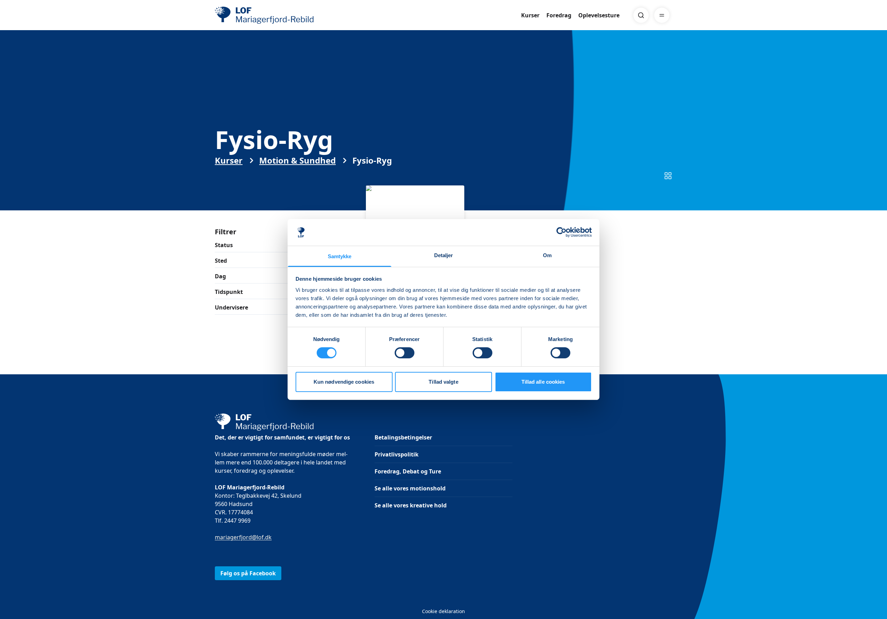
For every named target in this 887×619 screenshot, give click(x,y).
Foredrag (558, 15)
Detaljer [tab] (443, 255)
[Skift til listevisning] (668, 176)
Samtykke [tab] (340, 256)
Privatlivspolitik (397, 454)
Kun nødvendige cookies (344, 382)
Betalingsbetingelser (403, 437)
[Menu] (661, 15)
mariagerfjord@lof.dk (243, 537)
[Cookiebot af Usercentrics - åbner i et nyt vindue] (561, 232)
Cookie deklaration (443, 611)
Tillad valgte (443, 382)
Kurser (530, 15)
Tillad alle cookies (543, 382)
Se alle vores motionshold (410, 488)
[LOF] (265, 15)
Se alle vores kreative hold (411, 505)
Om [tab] (547, 255)
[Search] (641, 15)
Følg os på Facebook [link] (248, 573)
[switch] (404, 352)
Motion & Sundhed (297, 160)
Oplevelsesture (599, 15)
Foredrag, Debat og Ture (408, 471)
